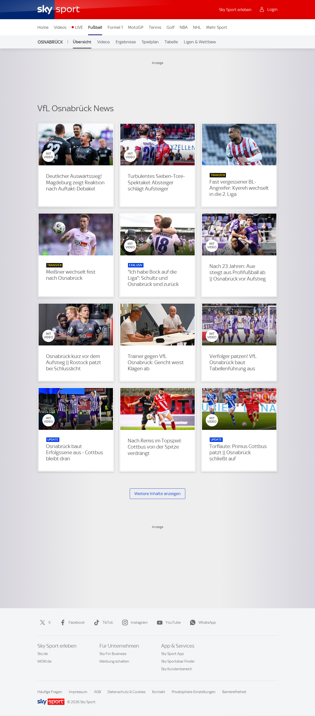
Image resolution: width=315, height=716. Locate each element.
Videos (60, 27)
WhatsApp (207, 622)
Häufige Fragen (49, 692)
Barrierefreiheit (234, 692)
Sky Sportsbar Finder (178, 661)
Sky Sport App (172, 654)
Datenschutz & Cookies (126, 692)
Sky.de (42, 654)
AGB (97, 692)
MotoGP (135, 27)
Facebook (77, 622)
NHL (197, 27)
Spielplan (150, 41)
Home (42, 27)
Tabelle (171, 41)
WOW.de (44, 661)
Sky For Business (112, 654)
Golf (170, 27)
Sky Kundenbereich (176, 669)
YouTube (173, 622)
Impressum (78, 692)
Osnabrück (50, 42)
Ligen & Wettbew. (200, 41)
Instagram (139, 622)
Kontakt (158, 692)
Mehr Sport (216, 27)
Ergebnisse (126, 41)
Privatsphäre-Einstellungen (194, 692)
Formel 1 (115, 27)
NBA (184, 27)
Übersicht (82, 41)
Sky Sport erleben (235, 9)
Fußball (95, 27)
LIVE (79, 27)
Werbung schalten (114, 661)
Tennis (155, 27)
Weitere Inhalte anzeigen (157, 493)
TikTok (108, 622)
